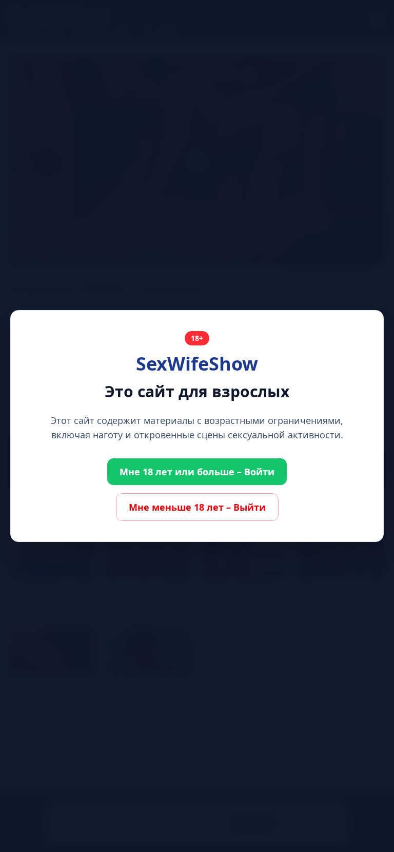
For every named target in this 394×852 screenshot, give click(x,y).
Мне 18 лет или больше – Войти (197, 472)
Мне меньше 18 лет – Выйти (197, 507)
